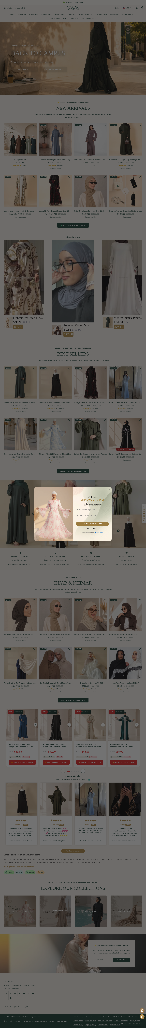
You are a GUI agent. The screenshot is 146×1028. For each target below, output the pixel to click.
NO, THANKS (92, 529)
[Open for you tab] (142, 1016)
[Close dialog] (109, 489)
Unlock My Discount (92, 524)
